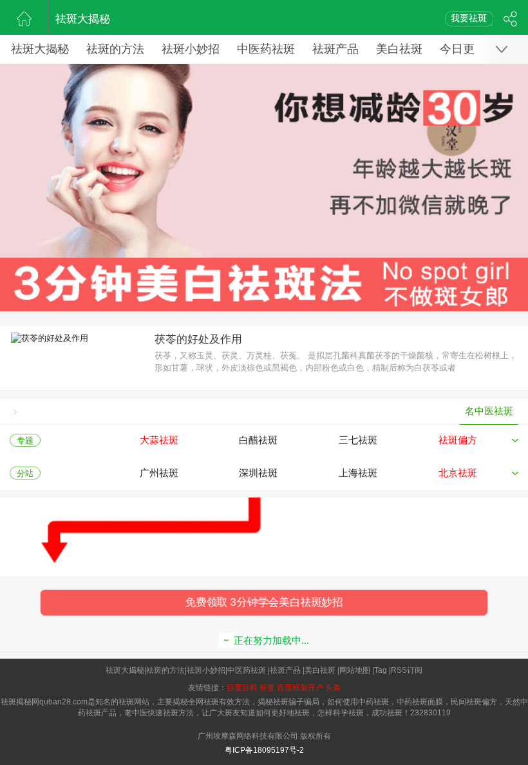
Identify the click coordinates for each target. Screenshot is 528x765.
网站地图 (354, 670)
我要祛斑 (469, 18)
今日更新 (463, 49)
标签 (267, 687)
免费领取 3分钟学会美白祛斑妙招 (264, 602)
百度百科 (242, 687)
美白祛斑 (399, 49)
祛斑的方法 (115, 49)
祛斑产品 (335, 49)
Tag (380, 670)
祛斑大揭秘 (82, 19)
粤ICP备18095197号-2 (264, 750)
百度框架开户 (300, 687)
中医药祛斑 (266, 49)
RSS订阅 (406, 670)
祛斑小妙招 (191, 49)
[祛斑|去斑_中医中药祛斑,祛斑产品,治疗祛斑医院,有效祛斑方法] (24, 17)
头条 (333, 687)
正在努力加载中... (271, 640)
